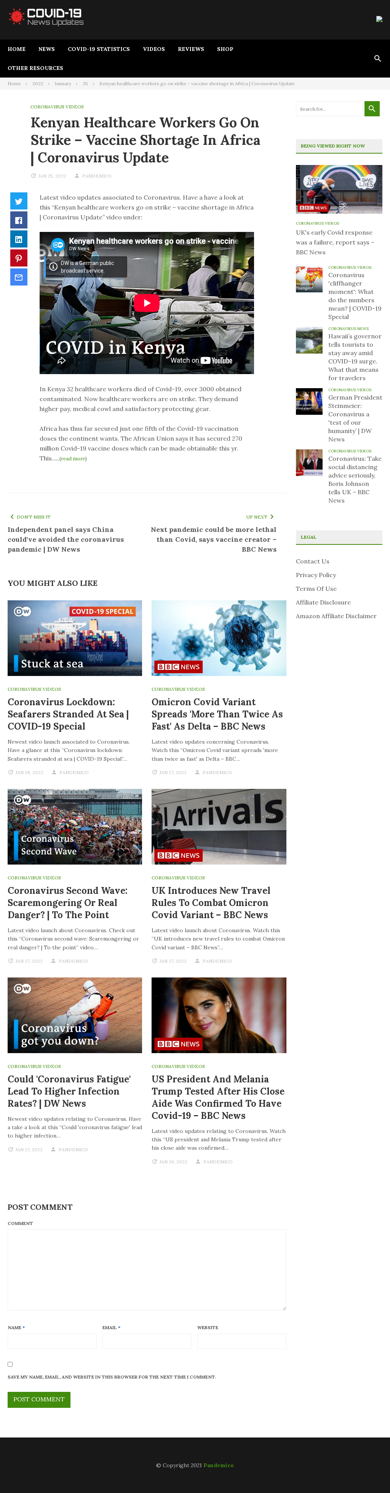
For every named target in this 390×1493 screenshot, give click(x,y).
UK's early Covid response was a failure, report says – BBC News (335, 242)
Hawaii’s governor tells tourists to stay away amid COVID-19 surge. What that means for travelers (355, 357)
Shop (225, 49)
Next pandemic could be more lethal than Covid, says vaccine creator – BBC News (214, 539)
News (46, 49)
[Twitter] (18, 200)
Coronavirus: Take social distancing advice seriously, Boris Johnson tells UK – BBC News (355, 479)
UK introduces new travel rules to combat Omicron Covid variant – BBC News (211, 903)
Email (111, 1327)
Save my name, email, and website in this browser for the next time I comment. (112, 1377)
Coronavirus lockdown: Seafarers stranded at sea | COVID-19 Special (68, 714)
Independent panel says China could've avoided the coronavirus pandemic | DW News (66, 539)
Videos (154, 49)
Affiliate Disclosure (323, 602)
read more (73, 458)
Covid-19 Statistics (99, 49)
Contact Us (312, 561)
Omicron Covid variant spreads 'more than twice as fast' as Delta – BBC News (217, 714)
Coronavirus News (348, 328)
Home (17, 49)
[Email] (18, 277)
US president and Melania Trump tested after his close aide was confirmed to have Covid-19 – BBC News (218, 1097)
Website (207, 1327)
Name (16, 1327)
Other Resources (35, 68)
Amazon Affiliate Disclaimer (336, 616)
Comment (20, 1223)
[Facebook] (18, 219)
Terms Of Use (316, 588)
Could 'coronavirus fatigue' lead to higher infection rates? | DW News (69, 1091)
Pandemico (218, 1465)
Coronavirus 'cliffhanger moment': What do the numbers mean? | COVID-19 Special (355, 295)
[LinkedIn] (18, 239)
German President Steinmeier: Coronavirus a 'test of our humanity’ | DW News (355, 418)
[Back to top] (369, 1472)
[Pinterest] (18, 258)
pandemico (97, 176)
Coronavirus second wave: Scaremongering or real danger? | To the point (68, 903)
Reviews (191, 49)
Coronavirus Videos (57, 106)
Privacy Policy (316, 575)
